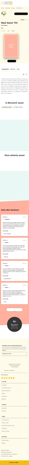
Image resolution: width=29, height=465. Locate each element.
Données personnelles (6, 452)
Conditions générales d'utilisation (9, 454)
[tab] (5, 69)
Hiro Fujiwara (4, 25)
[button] (21, 14)
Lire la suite (5, 230)
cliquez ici (4, 350)
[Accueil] (6, 3)
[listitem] (2, 378)
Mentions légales (5, 450)
